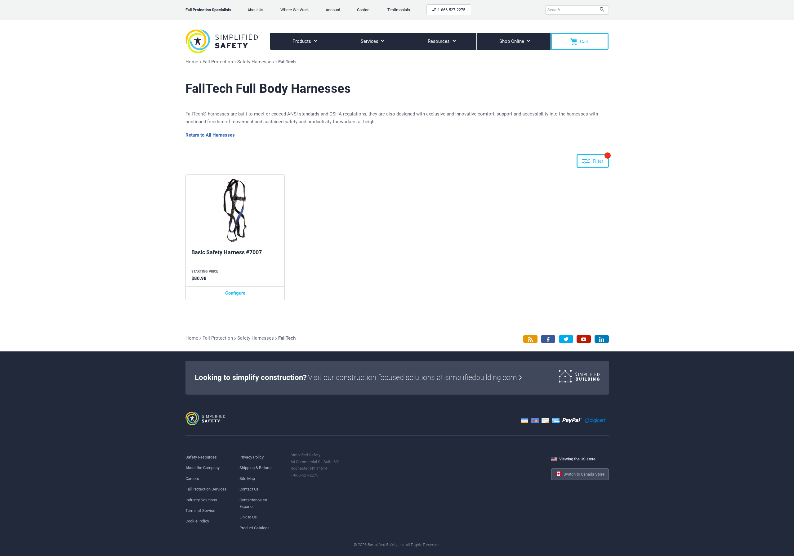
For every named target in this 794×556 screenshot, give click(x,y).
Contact (364, 9)
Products (302, 41)
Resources (439, 41)
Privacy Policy (251, 457)
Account (333, 9)
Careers (192, 478)
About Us (255, 9)
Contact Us (249, 489)
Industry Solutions (201, 500)
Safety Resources (201, 457)
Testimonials (398, 9)
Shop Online (512, 41)
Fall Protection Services (206, 489)
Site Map (247, 478)
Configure (235, 293)
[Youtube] (584, 339)
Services (370, 41)
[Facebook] (548, 339)
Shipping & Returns (256, 467)
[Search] (602, 10)
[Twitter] (566, 339)
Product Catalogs (254, 528)
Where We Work (294, 9)
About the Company (202, 467)
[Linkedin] (602, 339)
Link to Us (248, 517)
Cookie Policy (197, 521)
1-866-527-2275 (451, 9)
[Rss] (530, 339)
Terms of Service (200, 510)
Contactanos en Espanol (253, 503)
